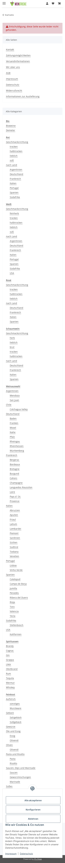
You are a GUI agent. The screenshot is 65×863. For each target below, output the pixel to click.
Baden (13, 418)
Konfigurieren (33, 809)
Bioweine (11, 125)
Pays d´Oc (15, 496)
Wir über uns (13, 67)
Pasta (12, 758)
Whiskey (10, 687)
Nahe (12, 432)
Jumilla (13, 588)
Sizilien (13, 542)
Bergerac (14, 459)
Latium (13, 524)
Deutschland (16, 174)
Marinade (15, 781)
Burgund (14, 473)
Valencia (14, 611)
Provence (14, 501)
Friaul (13, 519)
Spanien (14, 192)
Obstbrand (12, 668)
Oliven (9, 744)
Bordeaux (15, 464)
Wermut (10, 682)
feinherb (14, 213)
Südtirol (14, 547)
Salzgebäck (15, 717)
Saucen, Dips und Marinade (20, 767)
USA (12, 273)
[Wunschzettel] (53, 3)
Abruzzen (15, 510)
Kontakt (10, 49)
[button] (47, 3)
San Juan (14, 400)
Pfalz (12, 436)
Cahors (13, 478)
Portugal (14, 187)
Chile (8, 404)
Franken (14, 423)
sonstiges (15, 703)
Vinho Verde (16, 569)
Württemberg (17, 450)
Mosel (13, 427)
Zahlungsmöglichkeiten (18, 55)
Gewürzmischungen (20, 777)
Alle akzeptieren (33, 800)
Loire (12, 491)
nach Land (11, 164)
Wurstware (15, 708)
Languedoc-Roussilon (21, 487)
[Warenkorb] (59, 3)
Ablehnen (33, 818)
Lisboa (13, 565)
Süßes (9, 786)
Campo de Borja (18, 583)
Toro (12, 606)
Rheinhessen (17, 445)
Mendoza (15, 395)
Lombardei (15, 528)
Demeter (10, 130)
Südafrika (15, 197)
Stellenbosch (16, 625)
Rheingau (15, 441)
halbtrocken (16, 151)
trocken (14, 146)
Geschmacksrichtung (17, 141)
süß (12, 160)
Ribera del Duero (19, 597)
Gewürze (10, 726)
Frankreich (15, 178)
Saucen (14, 772)
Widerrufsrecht (14, 90)
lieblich (14, 155)
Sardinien (15, 537)
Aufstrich (11, 699)
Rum (8, 673)
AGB (8, 72)
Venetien (14, 556)
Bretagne (14, 468)
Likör (8, 664)
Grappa (10, 659)
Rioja (12, 602)
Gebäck (10, 712)
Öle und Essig (13, 731)
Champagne (16, 482)
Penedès (14, 592)
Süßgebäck (15, 721)
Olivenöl (14, 740)
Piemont (14, 533)
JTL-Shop (38, 859)
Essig (12, 735)
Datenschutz (26, 853)
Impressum (11, 853)
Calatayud (15, 579)
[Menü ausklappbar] (4, 2)
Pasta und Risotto (15, 754)
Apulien (14, 514)
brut (12, 347)
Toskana (14, 551)
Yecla (12, 615)
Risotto (13, 763)
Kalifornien (15, 634)
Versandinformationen (18, 61)
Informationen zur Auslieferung (22, 96)
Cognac (10, 650)
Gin (8, 655)
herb (12, 337)
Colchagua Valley (19, 409)
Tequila (10, 678)
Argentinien (16, 169)
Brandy (10, 645)
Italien (13, 183)
